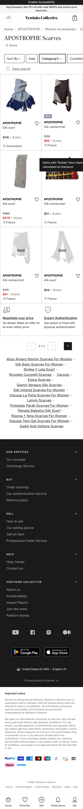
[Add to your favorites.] (36, 123)
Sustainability (16, 596)
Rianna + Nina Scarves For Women (39, 415)
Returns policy (17, 500)
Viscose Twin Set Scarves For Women (39, 420)
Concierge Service (20, 465)
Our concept (15, 459)
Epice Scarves (39, 379)
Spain (67, 786)
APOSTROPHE (29, 29)
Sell (10, 514)
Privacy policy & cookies (40, 680)
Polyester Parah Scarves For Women (39, 405)
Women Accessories (60, 29)
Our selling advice (20, 527)
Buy (9, 479)
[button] (75, 18)
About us (13, 589)
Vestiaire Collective (24, 582)
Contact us (14, 568)
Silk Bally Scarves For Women (39, 364)
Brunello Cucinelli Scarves (30, 374)
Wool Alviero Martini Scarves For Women (39, 359)
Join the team (16, 608)
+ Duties (15, 137)
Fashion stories (17, 615)
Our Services (17, 452)
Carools (63, 374)
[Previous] (31, 346)
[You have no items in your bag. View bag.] (75, 18)
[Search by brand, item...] (8, 18)
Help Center (15, 561)
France (8, 786)
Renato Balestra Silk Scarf (39, 410)
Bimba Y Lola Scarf (39, 369)
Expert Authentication (60, 317)
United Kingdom (23, 786)
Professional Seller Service (26, 540)
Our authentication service (26, 493)
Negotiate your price (18, 317)
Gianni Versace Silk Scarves (39, 385)
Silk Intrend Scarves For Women (39, 390)
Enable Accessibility (41, 2)
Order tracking (17, 487)
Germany (57, 786)
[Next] (52, 346)
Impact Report (17, 602)
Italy (75, 786)
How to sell (14, 521)
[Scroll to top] (68, 346)
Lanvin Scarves (39, 400)
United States (42, 786)
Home (8, 29)
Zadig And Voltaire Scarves (41, 426)
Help (10, 554)
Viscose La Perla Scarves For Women (39, 395)
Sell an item (15, 534)
